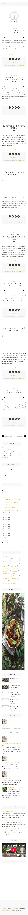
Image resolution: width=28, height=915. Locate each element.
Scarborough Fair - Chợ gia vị (14, 787)
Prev (5, 38)
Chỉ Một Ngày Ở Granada (7, 726)
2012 (5, 547)
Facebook (5, 472)
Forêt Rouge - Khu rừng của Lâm (14, 285)
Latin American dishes (7, 576)
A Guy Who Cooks (20, 65)
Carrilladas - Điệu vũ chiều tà (14, 700)
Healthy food (13, 566)
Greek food (5, 566)
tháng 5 (6, 526)
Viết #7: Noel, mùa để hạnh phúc (14, 174)
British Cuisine (14, 28)
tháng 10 (7, 515)
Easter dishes (16, 558)
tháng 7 (6, 521)
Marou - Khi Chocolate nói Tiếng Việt (14, 237)
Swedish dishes (15, 578)
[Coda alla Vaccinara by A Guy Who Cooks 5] (13, 669)
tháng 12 (7, 497)
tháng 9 (6, 517)
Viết (14, 170)
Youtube (5, 478)
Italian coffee (16, 568)
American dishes (6, 556)
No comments (13, 62)
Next (23, 38)
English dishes (6, 561)
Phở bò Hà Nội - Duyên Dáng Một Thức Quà (15, 686)
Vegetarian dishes (14, 581)
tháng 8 (6, 519)
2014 (5, 542)
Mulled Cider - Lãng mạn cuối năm (14, 32)
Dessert (14, 281)
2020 (5, 488)
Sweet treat (5, 581)
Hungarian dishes (6, 568)
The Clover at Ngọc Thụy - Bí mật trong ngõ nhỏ (12, 820)
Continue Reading (14, 54)
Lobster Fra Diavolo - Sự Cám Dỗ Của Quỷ (15, 693)
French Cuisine (14, 75)
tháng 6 (6, 524)
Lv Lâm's (16, 576)
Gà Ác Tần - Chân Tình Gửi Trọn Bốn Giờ (15, 707)
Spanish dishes (6, 578)
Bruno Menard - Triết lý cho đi (14, 392)
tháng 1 (6, 535)
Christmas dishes (6, 558)
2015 (5, 540)
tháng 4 (6, 528)
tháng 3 (6, 531)
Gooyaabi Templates (7, 910)
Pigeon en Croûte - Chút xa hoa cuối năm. (14, 79)
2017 (5, 495)
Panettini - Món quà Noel (14, 127)
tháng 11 (7, 512)
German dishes (15, 563)
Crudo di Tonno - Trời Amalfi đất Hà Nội (11, 762)
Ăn (14, 232)
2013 (5, 544)
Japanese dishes (6, 573)
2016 (5, 537)
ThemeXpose (15, 908)
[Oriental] (4, 448)
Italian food (14, 571)
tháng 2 (6, 533)
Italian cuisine (14, 123)
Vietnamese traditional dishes (9, 583)
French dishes (6, 563)
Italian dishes (5, 571)
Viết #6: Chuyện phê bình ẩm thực (14, 329)
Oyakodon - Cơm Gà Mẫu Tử (14, 679)
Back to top (21, 913)
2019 (5, 490)
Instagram (12, 472)
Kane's (13, 573)
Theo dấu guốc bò (6, 778)
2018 (5, 492)
